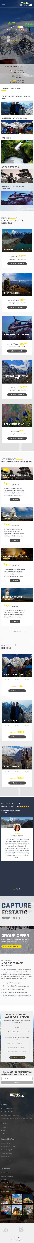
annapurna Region (13, 674)
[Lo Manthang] (17, 1199)
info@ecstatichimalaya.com (11, 1115)
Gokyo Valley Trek (13, 249)
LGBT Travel (4, 1183)
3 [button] (19, 889)
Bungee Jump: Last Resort (8, 1146)
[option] (17, 248)
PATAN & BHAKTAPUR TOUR (15, 475)
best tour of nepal (12, 597)
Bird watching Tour (14, 424)
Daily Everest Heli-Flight (16, 334)
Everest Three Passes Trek (17, 377)
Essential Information (7, 1176)
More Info (15, 499)
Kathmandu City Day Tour (8, 1160)
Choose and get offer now (11, 946)
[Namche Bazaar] (6, 1210)
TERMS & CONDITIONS (7, 1186)
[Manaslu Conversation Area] (28, 1199)
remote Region (11, 766)
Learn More (21, 263)
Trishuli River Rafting (6, 1153)
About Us (5, 1127)
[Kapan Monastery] (6, 1199)
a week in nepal (11, 516)
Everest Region (11, 720)
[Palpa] (28, 1210)
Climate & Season (6, 1172)
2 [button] (17, 889)
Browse (21, 691)
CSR (4, 1130)
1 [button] (14, 889)
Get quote (13, 263)
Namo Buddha (5, 1156)
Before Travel (4, 1179)
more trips (17, 631)
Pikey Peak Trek (12, 293)
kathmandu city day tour (16, 556)
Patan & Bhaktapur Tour (7, 1150)
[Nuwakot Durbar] (17, 1210)
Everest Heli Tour (5, 1143)
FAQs (4, 1134)
